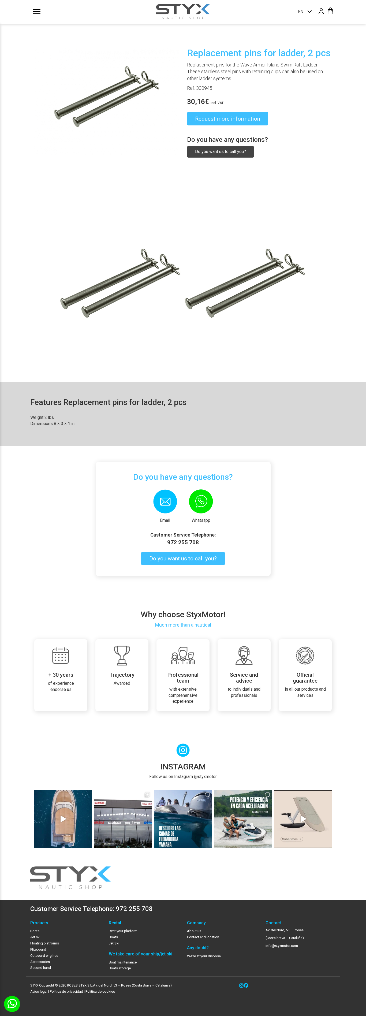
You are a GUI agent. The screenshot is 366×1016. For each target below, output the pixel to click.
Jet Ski (114, 943)
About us (194, 931)
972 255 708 (183, 542)
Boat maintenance (123, 962)
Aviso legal (38, 991)
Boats (34, 931)
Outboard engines (44, 956)
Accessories (40, 962)
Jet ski (35, 937)
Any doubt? (198, 948)
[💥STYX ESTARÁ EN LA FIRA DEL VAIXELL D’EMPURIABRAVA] (63, 819)
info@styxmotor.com (282, 946)
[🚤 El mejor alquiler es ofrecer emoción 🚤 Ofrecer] (243, 819)
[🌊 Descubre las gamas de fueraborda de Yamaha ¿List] (183, 819)
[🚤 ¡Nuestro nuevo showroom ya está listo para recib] (123, 819)
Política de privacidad (66, 991)
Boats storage (120, 968)
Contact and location (203, 937)
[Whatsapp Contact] (12, 1004)
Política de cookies (100, 991)
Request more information (227, 119)
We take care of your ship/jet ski (140, 954)
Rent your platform (123, 931)
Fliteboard (38, 949)
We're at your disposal (204, 956)
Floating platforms (44, 943)
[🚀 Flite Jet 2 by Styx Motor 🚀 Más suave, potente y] (303, 819)
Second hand (40, 968)
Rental (115, 923)
